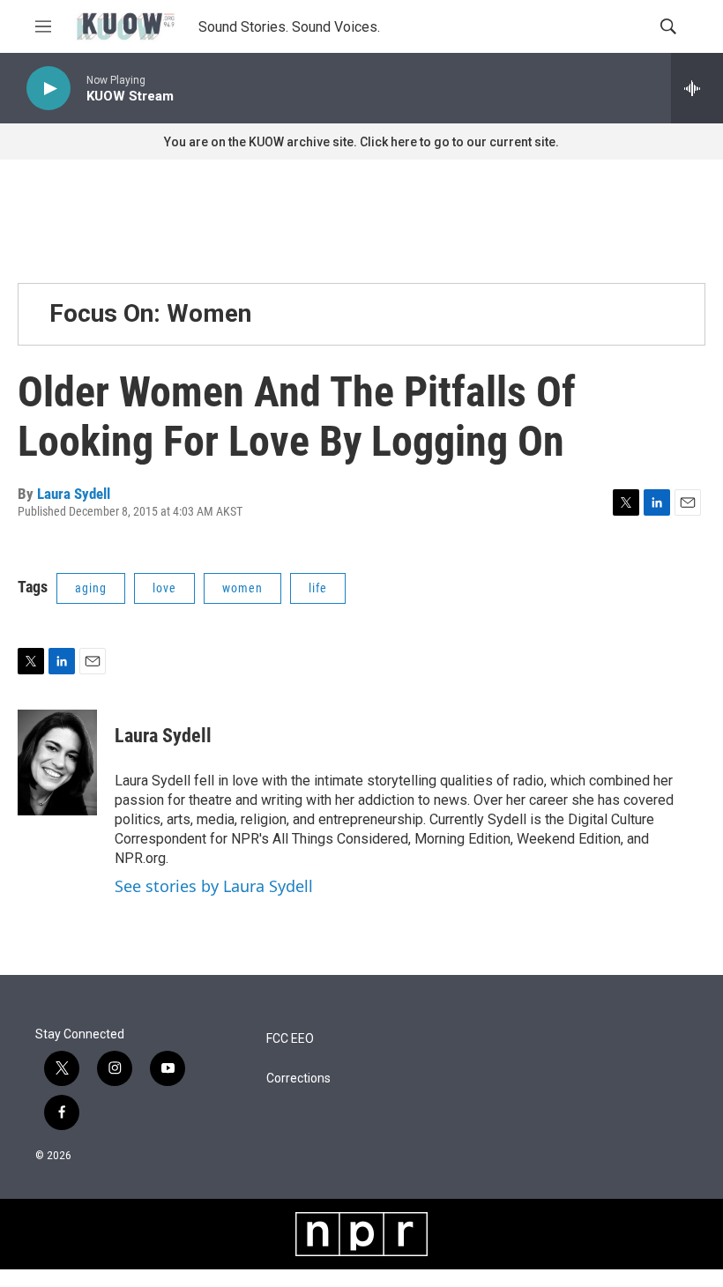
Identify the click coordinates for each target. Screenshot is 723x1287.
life (318, 588)
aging (91, 588)
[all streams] (697, 88)
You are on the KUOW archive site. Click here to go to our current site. (361, 142)
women (242, 588)
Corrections (298, 1078)
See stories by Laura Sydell (214, 885)
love (164, 588)
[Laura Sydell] (57, 762)
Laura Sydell (73, 493)
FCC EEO (290, 1038)
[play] (48, 88)
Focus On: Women (150, 313)
